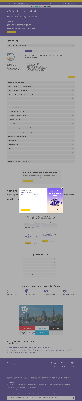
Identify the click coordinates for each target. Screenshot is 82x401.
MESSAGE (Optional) (24, 202)
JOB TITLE (35, 198)
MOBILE (22, 198)
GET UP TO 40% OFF (25, 210)
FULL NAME (22, 194)
